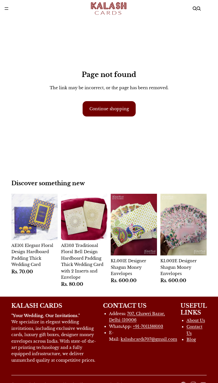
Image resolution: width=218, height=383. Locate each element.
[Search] (194, 8)
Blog (191, 339)
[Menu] (6, 8)
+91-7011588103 (148, 326)
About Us (195, 320)
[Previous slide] (117, 224)
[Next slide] (150, 224)
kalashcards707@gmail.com (149, 339)
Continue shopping (109, 108)
